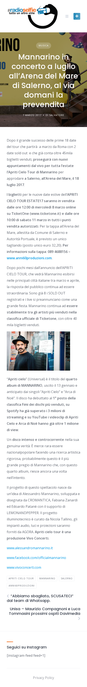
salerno (67, 578)
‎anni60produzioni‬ (22, 585)
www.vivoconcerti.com (24, 567)
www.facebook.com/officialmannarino (36, 557)
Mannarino (47, 578)
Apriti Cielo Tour (21, 578)
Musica (44, 45)
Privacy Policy (43, 677)
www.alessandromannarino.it (30, 548)
